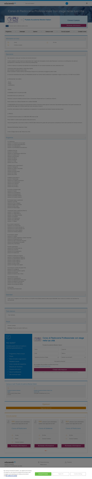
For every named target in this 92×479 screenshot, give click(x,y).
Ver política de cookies (11, 475)
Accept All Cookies (43, 474)
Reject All (61, 474)
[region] (46, 473)
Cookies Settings (78, 474)
